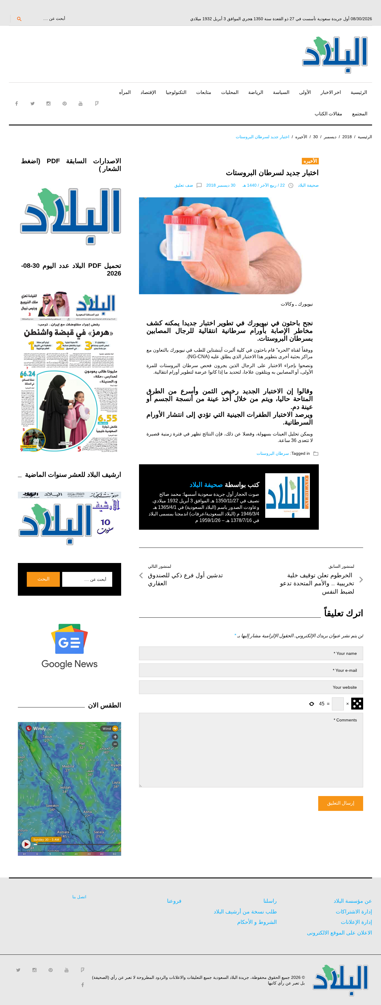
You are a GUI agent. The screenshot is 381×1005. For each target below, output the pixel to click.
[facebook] (16, 103)
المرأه (125, 92)
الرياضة (255, 92)
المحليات (229, 92)
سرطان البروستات (273, 453)
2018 (347, 136)
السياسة (281, 92)
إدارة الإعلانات (356, 922)
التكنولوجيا (176, 92)
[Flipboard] (96, 103)
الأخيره (301, 136)
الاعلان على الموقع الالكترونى (339, 933)
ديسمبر (330, 136)
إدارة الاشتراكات (354, 912)
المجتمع (359, 113)
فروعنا (174, 901)
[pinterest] (64, 103)
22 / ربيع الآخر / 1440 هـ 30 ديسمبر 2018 (245, 185)
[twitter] (32, 103)
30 (315, 136)
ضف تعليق (183, 185)
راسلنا (270, 901)
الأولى (305, 92)
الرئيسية (359, 92)
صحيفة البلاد (308, 185)
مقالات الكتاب (328, 113)
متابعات (203, 92)
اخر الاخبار (331, 92)
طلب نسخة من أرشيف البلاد (245, 912)
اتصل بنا (79, 896)
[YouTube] (80, 103)
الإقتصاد (148, 92)
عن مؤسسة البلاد (353, 901)
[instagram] (48, 103)
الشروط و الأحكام (257, 922)
